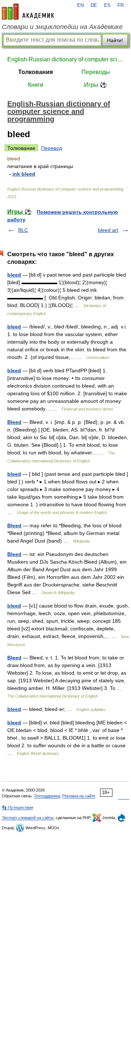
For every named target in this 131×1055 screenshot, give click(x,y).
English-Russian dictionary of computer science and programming (65, 59)
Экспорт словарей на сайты (27, 817)
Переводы (96, 72)
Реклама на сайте (78, 796)
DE (94, 5)
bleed (14, 275)
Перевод (51, 148)
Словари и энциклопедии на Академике (62, 26)
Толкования (35, 72)
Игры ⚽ (95, 85)
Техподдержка (47, 796)
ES (107, 5)
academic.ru (28, 12)
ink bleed (23, 174)
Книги (35, 85)
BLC (23, 230)
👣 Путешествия (17, 807)
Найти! (115, 40)
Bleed (14, 422)
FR (121, 5)
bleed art (108, 230)
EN (80, 5)
